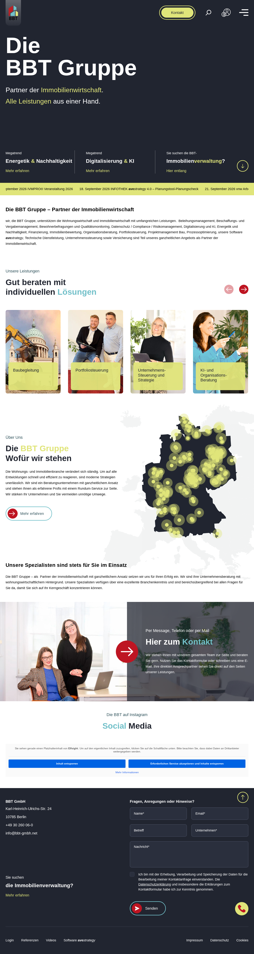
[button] (229, 289)
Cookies (242, 940)
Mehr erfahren (17, 171)
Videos (51, 940)
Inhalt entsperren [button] (67, 763)
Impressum (194, 940)
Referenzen (29, 940)
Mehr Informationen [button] (127, 772)
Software (79, 940)
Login (10, 940)
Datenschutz (219, 940)
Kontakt (177, 13)
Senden (151, 908)
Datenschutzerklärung (154, 884)
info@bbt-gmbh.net (21, 833)
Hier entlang (176, 171)
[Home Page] (127, 652)
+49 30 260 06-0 (19, 825)
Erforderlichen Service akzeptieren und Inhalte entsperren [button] (187, 763)
